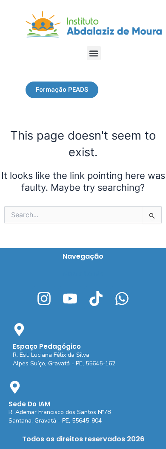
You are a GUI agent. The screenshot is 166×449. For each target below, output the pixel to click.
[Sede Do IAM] (15, 387)
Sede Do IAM (29, 403)
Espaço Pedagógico (47, 346)
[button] (94, 53)
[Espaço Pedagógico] (19, 329)
